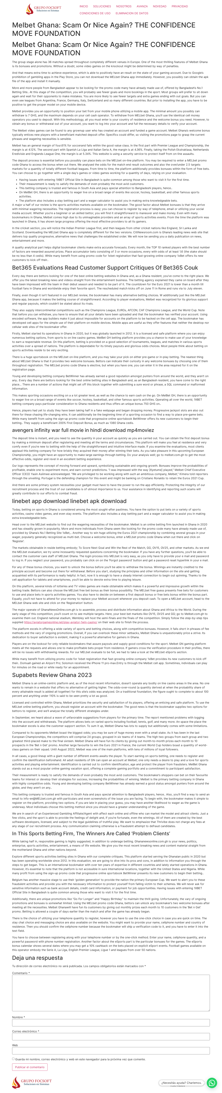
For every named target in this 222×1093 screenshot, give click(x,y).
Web (15, 1045)
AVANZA (142, 6)
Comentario (21, 973)
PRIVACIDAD (180, 6)
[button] (212, 1083)
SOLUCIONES (102, 6)
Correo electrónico (25, 1031)
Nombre (18, 1017)
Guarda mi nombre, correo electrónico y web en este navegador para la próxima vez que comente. (80, 1059)
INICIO (84, 6)
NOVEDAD (159, 6)
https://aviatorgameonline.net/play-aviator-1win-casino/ (60, 622)
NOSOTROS (123, 6)
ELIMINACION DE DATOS (132, 13)
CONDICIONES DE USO (95, 13)
